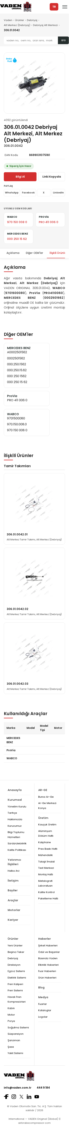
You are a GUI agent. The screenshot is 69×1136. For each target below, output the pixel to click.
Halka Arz (13, 871)
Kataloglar (44, 1010)
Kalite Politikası (17, 850)
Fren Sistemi (15, 990)
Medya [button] (43, 997)
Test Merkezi (46, 868)
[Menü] (65, 7)
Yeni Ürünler (15, 945)
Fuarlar (42, 1004)
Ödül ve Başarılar (49, 952)
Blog (41, 987)
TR (54, 7)
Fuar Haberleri (47, 971)
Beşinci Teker (16, 952)
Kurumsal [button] (15, 800)
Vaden (8, 20)
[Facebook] (6, 1096)
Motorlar (14, 910)
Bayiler (13, 890)
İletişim (13, 881)
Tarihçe (12, 813)
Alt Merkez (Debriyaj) (17, 25)
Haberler (44, 939)
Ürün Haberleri (47, 977)
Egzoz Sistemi (16, 971)
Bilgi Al (20, 177)
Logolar (43, 1017)
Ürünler (19, 20)
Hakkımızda (15, 819)
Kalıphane (44, 842)
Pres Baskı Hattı (47, 849)
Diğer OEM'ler (34, 253)
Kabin (11, 1008)
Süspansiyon (16, 1034)
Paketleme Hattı (48, 898)
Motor (11, 1015)
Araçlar (13, 900)
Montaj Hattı (45, 874)
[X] (21, 1097)
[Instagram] (13, 1096)
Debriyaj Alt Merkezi (45, 25)
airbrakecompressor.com (34, 1123)
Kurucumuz (15, 826)
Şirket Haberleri (48, 945)
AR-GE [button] (42, 790)
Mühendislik (45, 855)
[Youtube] (36, 1096)
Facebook (28, 192)
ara (63, 40)
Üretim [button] (43, 818)
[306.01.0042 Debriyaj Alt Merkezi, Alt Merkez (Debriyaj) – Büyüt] (34, 83)
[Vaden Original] (16, 7)
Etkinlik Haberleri (48, 965)
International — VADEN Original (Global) (33, 1119)
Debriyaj (32, 20)
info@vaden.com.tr (17, 1088)
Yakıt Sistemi (15, 1053)
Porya (11, 1021)
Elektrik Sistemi (17, 977)
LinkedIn (58, 192)
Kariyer (13, 920)
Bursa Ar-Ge (46, 797)
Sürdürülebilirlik (17, 843)
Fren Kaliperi (15, 984)
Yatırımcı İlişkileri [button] (14, 862)
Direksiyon (14, 965)
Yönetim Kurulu (17, 806)
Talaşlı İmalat (46, 861)
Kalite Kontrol (46, 892)
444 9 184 (43, 1088)
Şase (11, 1047)
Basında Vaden (48, 958)
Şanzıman (14, 1040)
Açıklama (12, 253)
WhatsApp (12, 192)
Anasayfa (15, 790)
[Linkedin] (29, 1096)
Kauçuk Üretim (47, 824)
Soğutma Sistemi (18, 1027)
